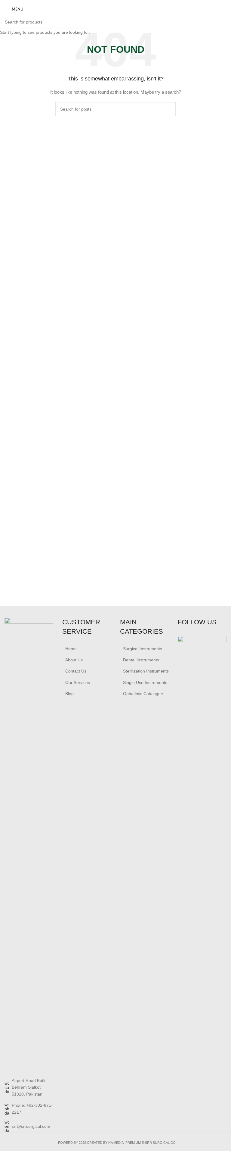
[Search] (224, 9)
